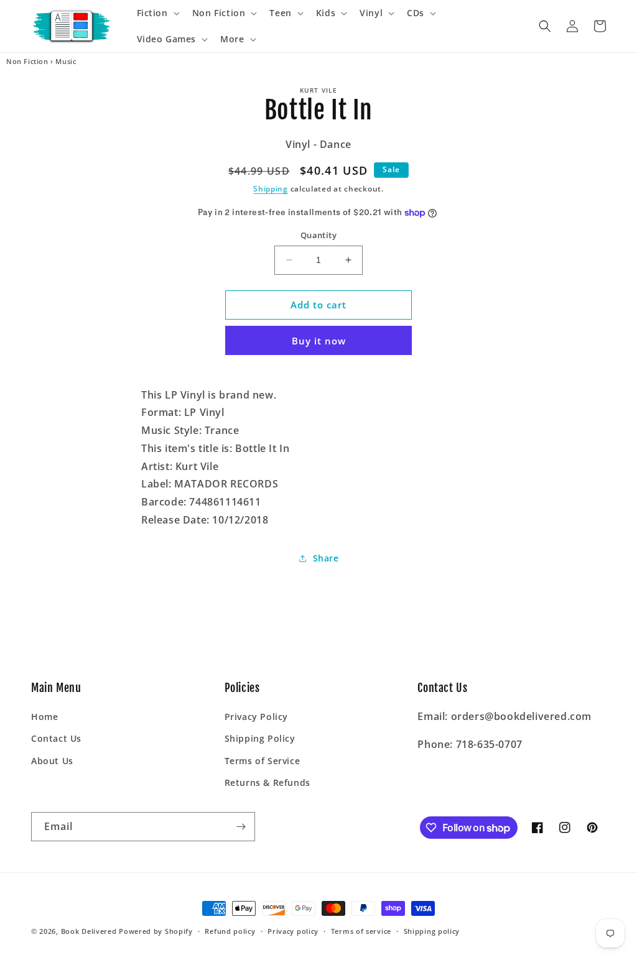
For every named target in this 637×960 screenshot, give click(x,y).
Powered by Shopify (156, 931)
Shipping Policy (260, 738)
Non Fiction (27, 61)
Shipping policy (432, 931)
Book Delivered (89, 931)
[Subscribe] (240, 826)
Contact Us (56, 738)
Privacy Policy (256, 716)
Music (65, 61)
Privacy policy (292, 931)
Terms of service (361, 931)
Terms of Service (262, 761)
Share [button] (326, 558)
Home (44, 716)
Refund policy (230, 931)
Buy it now (319, 341)
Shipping (270, 188)
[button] (157, 13)
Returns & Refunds (267, 782)
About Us (52, 761)
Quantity (318, 235)
